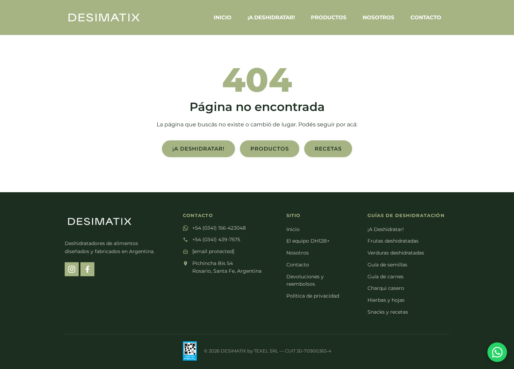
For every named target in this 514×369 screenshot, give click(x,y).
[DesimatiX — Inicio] (104, 17)
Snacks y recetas (387, 312)
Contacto (426, 17)
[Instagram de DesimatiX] (72, 269)
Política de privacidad (312, 296)
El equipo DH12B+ (308, 241)
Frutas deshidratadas (393, 241)
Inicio (222, 17)
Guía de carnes (385, 276)
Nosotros (378, 17)
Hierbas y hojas (386, 300)
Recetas (328, 148)
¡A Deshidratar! (271, 17)
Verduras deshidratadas (395, 253)
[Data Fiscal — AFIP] (190, 351)
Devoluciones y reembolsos (305, 280)
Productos (329, 17)
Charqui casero (385, 288)
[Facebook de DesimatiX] (87, 269)
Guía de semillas (387, 265)
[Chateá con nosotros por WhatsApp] (497, 352)
